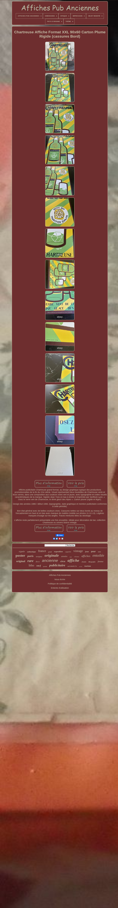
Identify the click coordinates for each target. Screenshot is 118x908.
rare (30, 561)
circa (62, 561)
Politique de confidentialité (60, 584)
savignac (39, 556)
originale (52, 555)
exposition (58, 551)
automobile (72, 566)
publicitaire (57, 565)
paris (30, 555)
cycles (80, 566)
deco (38, 561)
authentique (31, 552)
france (42, 551)
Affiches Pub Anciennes (60, 575)
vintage (78, 551)
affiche (73, 560)
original (20, 561)
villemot (76, 556)
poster (20, 555)
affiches (85, 555)
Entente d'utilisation (60, 588)
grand (50, 552)
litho (31, 565)
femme (100, 561)
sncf (38, 565)
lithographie (91, 562)
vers (99, 552)
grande (45, 566)
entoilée (98, 555)
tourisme (87, 566)
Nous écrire (60, 579)
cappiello (68, 552)
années (64, 556)
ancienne (50, 560)
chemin (84, 562)
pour (93, 551)
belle (71, 557)
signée (22, 551)
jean (87, 551)
